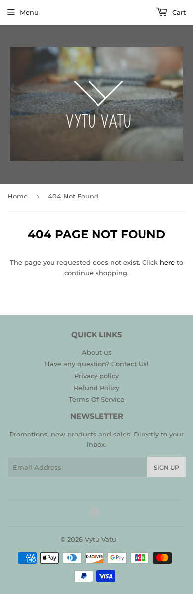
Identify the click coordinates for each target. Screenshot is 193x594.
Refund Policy (96, 388)
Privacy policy (96, 376)
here (167, 262)
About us (97, 352)
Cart (178, 12)
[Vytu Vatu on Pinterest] (94, 514)
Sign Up (166, 467)
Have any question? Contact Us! (96, 364)
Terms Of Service (96, 399)
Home (17, 196)
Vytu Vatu (100, 539)
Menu (29, 12)
